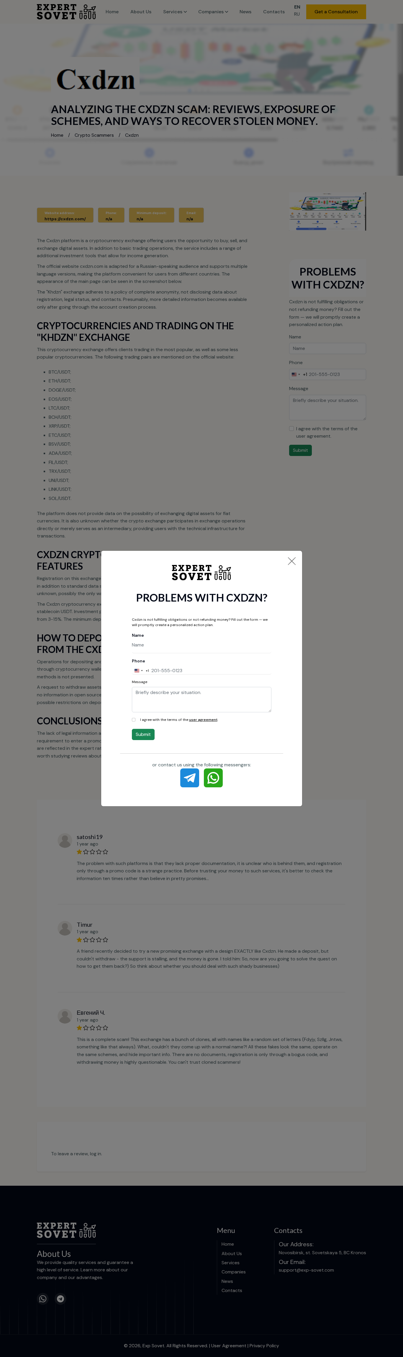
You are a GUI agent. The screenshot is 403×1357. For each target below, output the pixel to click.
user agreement (203, 719)
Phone (138, 661)
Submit (143, 734)
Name (138, 635)
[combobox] (140, 670)
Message (139, 682)
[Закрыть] (291, 561)
